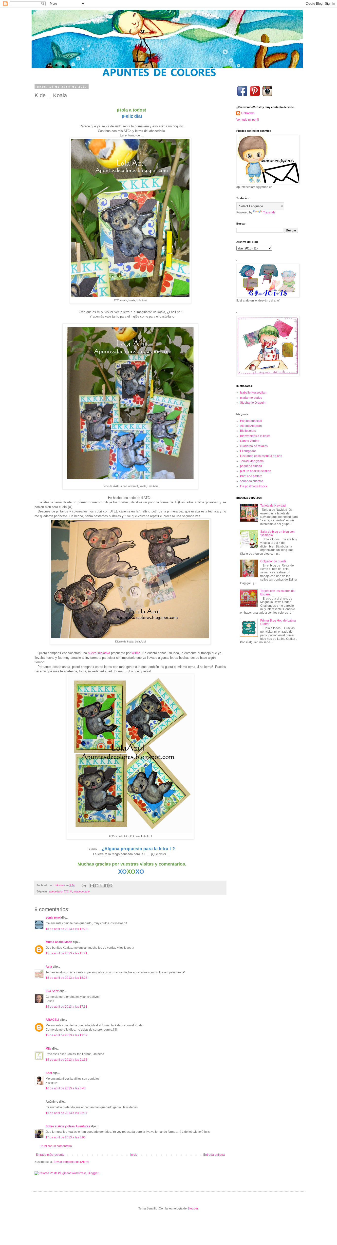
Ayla (49, 966)
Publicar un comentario (56, 1146)
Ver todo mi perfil (247, 119)
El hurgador (248, 451)
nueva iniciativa (99, 653)
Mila (48, 1048)
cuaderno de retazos (254, 446)
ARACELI (52, 1019)
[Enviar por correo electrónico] (92, 885)
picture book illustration (255, 471)
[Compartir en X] (101, 885)
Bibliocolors (248, 431)
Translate (269, 212)
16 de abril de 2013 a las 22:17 (66, 1113)
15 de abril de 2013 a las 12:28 (66, 929)
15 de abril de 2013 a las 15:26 (66, 978)
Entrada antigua (214, 1154)
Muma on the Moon (59, 942)
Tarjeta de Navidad (273, 505)
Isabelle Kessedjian (253, 392)
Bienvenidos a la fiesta (255, 436)
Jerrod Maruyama (252, 461)
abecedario (55, 891)
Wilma (135, 653)
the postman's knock (253, 486)
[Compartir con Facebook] (106, 885)
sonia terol (53, 917)
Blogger (192, 1208)
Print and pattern (251, 476)
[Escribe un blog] (96, 885)
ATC (66, 891)
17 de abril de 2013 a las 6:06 (66, 1137)
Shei (49, 1073)
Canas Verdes (249, 441)
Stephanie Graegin (252, 402)
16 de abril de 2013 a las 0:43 (66, 1088)
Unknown (247, 113)
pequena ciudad (251, 466)
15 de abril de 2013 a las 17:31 (66, 1006)
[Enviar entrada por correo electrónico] (84, 885)
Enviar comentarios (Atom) (71, 1162)
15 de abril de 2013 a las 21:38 (66, 1059)
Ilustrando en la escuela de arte (261, 456)
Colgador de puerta (273, 561)
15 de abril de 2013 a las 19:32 (66, 1035)
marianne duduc (251, 397)
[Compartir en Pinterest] (110, 885)
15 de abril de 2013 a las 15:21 (66, 953)
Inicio (133, 1154)
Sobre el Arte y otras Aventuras (68, 1126)
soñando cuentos (251, 481)
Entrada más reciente (50, 1154)
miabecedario (82, 891)
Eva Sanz (52, 991)
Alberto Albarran (251, 426)
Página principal (251, 421)
